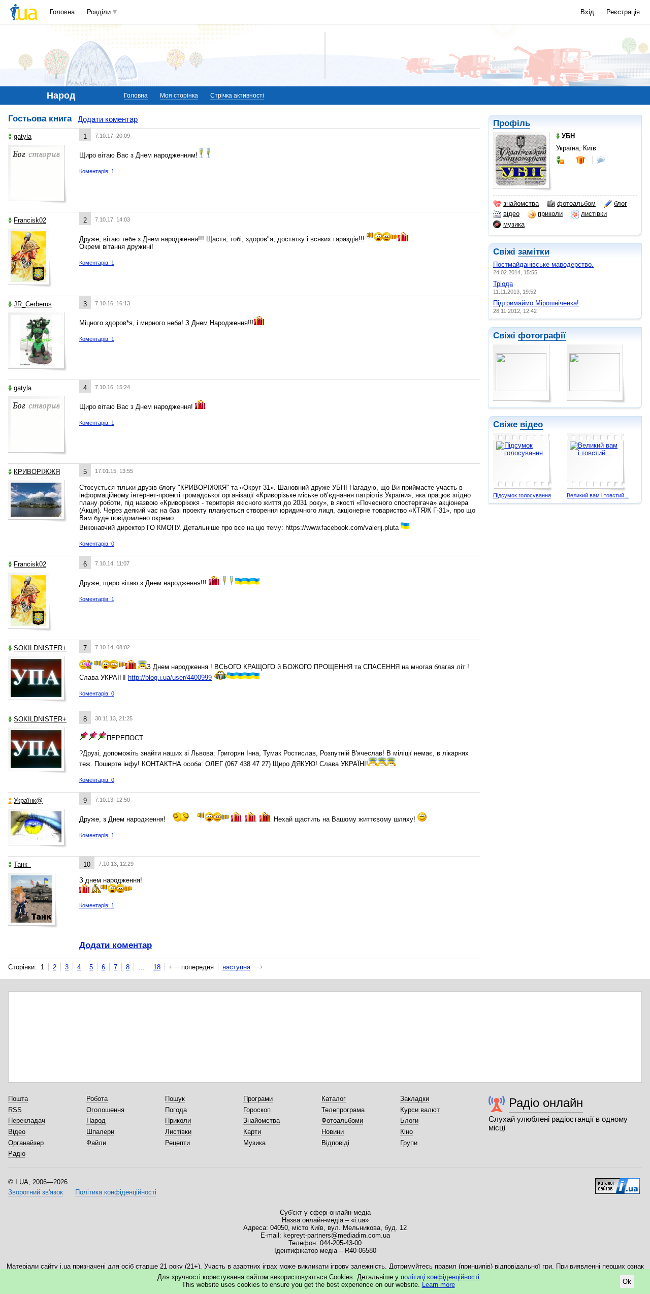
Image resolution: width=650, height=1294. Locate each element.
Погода (176, 1110)
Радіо (16, 1153)
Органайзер (26, 1143)
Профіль (511, 123)
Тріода (503, 284)
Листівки (178, 1131)
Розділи (99, 12)
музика (514, 224)
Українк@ (28, 800)
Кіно (406, 1131)
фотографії (542, 335)
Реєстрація (623, 12)
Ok (627, 1281)
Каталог (333, 1098)
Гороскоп (257, 1110)
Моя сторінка (179, 95)
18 (156, 967)
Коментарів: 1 (96, 171)
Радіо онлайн (546, 1103)
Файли (96, 1143)
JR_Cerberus (33, 304)
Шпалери (100, 1131)
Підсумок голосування (522, 495)
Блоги (409, 1120)
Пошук (175, 1098)
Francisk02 (30, 220)
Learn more (438, 1284)
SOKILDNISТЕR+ (40, 648)
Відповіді (335, 1143)
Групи (408, 1143)
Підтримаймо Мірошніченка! (536, 303)
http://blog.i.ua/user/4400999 (170, 677)
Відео (16, 1131)
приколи (550, 213)
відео (511, 213)
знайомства (521, 203)
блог (620, 203)
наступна (236, 967)
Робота (97, 1098)
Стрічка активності (237, 95)
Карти (252, 1131)
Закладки (414, 1098)
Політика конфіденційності (115, 1192)
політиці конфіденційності (440, 1277)
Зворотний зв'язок (35, 1192)
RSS (15, 1110)
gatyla (22, 136)
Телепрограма (343, 1110)
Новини (332, 1131)
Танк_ (22, 864)
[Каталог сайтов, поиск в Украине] (617, 1182)
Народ (96, 1120)
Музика (254, 1143)
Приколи (178, 1120)
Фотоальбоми (342, 1120)
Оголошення (105, 1110)
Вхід (587, 12)
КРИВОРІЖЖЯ (37, 472)
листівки (594, 213)
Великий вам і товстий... (598, 495)
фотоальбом (576, 203)
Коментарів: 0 (96, 544)
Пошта (18, 1098)
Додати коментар (108, 119)
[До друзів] (561, 160)
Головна (62, 12)
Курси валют (420, 1110)
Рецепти (177, 1143)
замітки (533, 252)
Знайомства (261, 1120)
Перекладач (26, 1120)
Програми (258, 1098)
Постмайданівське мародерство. (543, 264)
